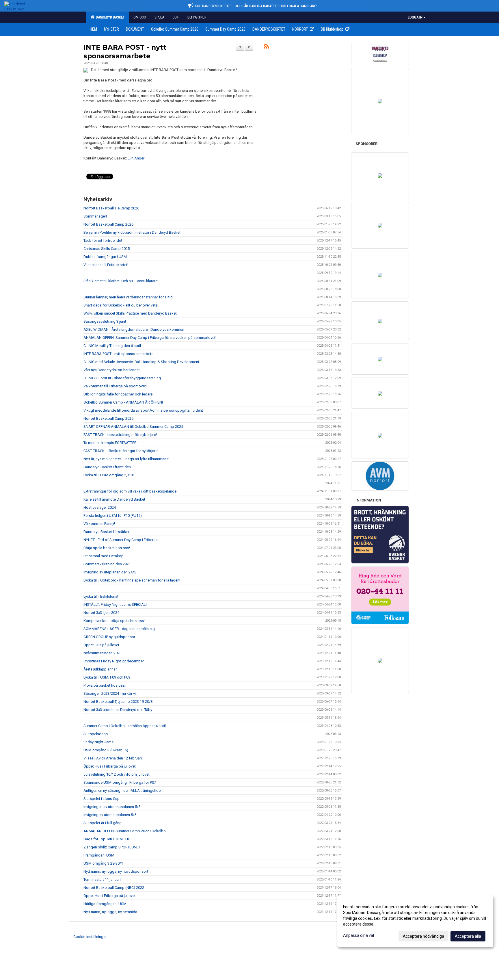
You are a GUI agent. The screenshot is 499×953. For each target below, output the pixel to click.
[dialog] (415, 921)
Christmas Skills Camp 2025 (106, 248)
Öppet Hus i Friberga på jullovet (109, 766)
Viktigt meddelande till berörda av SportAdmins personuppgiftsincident (143, 410)
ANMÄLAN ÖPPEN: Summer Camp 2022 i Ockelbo (124, 831)
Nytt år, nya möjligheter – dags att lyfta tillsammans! (126, 459)
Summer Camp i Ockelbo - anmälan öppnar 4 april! (125, 726)
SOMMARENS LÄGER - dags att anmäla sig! (119, 629)
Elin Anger (136, 158)
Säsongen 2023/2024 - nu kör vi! (110, 693)
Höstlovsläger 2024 (99, 507)
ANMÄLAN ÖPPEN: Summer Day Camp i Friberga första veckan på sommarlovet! (149, 337)
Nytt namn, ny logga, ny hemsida (110, 912)
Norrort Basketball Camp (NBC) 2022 (113, 887)
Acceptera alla (468, 936)
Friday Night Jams (98, 742)
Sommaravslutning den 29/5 (106, 564)
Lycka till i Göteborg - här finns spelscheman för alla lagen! (131, 580)
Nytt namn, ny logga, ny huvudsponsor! (115, 871)
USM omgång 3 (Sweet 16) (105, 750)
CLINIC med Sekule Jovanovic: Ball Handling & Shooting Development (141, 362)
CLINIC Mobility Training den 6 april (112, 345)
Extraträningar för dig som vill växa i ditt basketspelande (129, 491)
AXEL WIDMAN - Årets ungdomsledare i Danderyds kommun (133, 329)
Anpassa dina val (358, 935)
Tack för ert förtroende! (102, 240)
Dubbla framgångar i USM (105, 256)
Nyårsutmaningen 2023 (102, 653)
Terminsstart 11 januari (102, 879)
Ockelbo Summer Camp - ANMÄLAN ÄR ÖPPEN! (123, 402)
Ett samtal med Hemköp (103, 556)
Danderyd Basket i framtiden (107, 467)
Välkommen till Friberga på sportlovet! (115, 386)
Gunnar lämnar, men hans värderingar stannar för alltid (128, 297)
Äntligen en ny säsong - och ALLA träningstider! (123, 790)
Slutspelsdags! (96, 734)
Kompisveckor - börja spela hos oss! (114, 620)
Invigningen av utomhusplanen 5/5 (111, 807)
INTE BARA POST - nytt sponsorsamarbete (118, 354)
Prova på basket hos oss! (104, 685)
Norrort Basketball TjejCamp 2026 (111, 208)
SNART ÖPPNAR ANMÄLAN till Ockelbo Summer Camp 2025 (133, 426)
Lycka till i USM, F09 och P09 (106, 677)
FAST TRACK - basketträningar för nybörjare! (120, 434)
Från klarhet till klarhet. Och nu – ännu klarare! (120, 281)
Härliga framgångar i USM (104, 904)
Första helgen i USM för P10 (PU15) (112, 515)
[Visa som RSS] (266, 47)
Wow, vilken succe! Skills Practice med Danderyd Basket (130, 313)
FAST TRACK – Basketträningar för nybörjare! (120, 451)
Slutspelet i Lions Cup (101, 798)
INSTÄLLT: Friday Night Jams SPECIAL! (115, 604)
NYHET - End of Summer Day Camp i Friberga (120, 540)
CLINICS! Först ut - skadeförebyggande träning (122, 378)
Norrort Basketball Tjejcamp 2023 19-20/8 (117, 701)
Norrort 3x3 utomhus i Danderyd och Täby (117, 709)
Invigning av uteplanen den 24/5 (109, 572)
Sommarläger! (95, 216)
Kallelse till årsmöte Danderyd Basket (114, 499)
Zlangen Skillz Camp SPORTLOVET (111, 847)
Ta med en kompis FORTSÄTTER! (110, 443)
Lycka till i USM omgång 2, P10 (108, 475)
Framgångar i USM (98, 855)
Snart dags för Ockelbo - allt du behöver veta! (121, 305)
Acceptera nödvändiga (423, 936)
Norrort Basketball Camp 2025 (108, 418)
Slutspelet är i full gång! (102, 823)
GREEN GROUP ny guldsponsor (109, 637)
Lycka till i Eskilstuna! (100, 596)
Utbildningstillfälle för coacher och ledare (117, 394)
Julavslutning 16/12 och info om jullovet (116, 774)
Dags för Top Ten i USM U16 (106, 839)
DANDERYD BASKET (109, 17)
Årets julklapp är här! (100, 669)
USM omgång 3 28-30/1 (103, 863)
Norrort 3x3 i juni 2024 (101, 612)
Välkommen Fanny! (99, 523)
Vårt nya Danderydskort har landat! (112, 370)
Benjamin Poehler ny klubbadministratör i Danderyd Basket (131, 232)
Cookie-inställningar (90, 937)
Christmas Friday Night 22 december (113, 661)
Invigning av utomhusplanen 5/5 (109, 815)
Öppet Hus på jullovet (101, 645)
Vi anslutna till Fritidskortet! (105, 265)
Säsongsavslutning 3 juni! (104, 321)
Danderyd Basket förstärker (106, 532)
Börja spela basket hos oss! (106, 548)
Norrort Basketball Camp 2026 (108, 224)
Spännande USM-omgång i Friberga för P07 (119, 782)
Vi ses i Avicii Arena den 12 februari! (113, 758)
